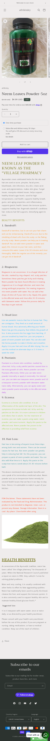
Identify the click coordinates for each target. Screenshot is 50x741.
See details (9, 137)
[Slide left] (19, 82)
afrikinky (21, 736)
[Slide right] (30, 82)
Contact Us (40, 739)
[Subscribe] (42, 686)
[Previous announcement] (4, 3)
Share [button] (7, 641)
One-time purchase (13, 123)
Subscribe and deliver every (17, 128)
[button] (5, 10)
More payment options (25, 157)
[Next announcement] (45, 3)
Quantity (5, 109)
